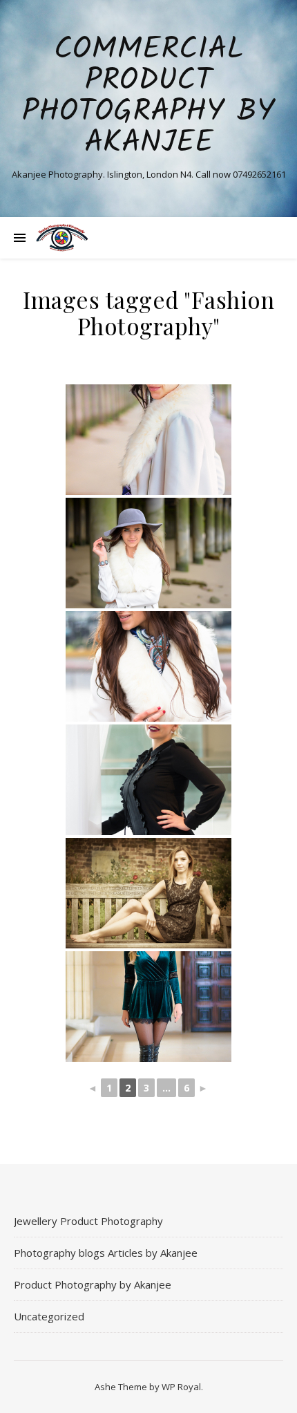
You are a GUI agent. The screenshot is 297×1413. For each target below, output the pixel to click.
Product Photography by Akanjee (92, 1284)
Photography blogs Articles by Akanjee (106, 1253)
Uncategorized (49, 1316)
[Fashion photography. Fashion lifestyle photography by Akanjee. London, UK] (148, 439)
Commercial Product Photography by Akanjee (148, 97)
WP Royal (181, 1387)
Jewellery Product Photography (88, 1221)
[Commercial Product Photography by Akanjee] (62, 237)
